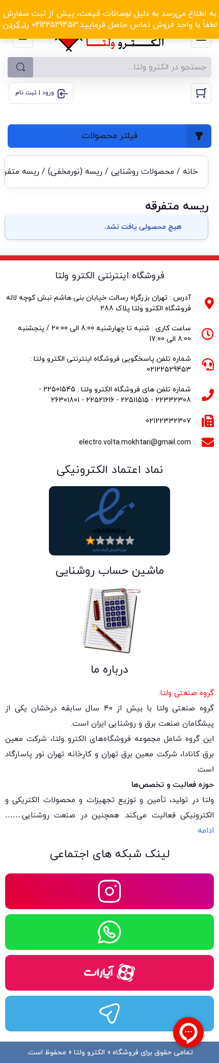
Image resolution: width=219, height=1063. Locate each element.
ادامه (206, 831)
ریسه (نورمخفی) (75, 171)
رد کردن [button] (16, 25)
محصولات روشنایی (142, 171)
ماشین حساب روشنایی (110, 571)
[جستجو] (20, 67)
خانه (190, 171)
